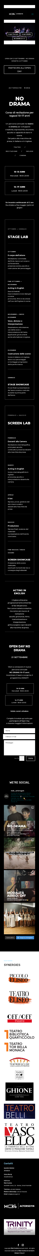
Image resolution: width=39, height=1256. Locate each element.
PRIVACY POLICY (19, 1253)
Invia (30, 758)
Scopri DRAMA (26, 34)
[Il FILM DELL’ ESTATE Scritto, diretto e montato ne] (19, 853)
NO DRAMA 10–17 (19, 39)
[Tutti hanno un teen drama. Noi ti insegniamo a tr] (19, 918)
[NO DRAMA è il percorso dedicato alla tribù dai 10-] (19, 821)
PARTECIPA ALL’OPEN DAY (19, 70)
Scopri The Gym (13, 34)
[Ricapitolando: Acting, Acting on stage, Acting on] (19, 886)
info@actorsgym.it (14, 1194)
